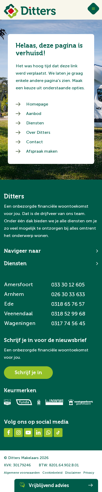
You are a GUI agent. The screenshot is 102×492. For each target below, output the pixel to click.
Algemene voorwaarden (22, 472)
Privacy (88, 472)
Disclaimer (73, 472)
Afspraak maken (42, 151)
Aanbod (33, 113)
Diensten (35, 122)
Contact (34, 141)
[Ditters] (30, 11)
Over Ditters (38, 132)
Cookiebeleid (52, 472)
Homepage (37, 104)
